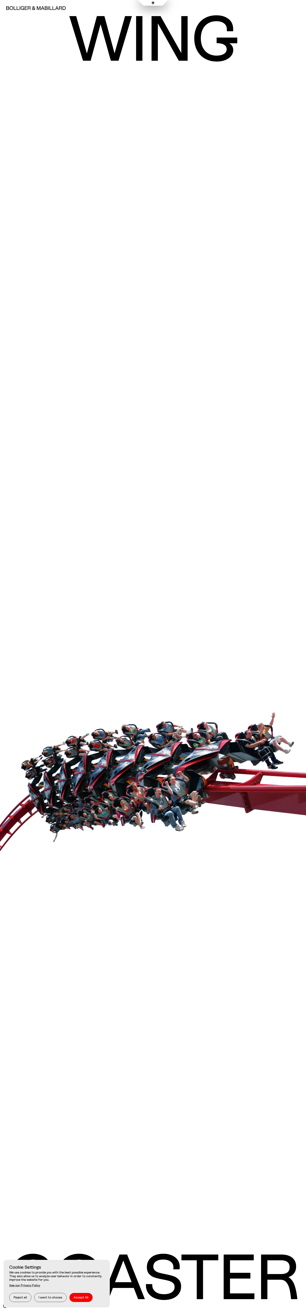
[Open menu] (153, 3)
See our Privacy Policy (24, 1285)
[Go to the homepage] (36, 8)
